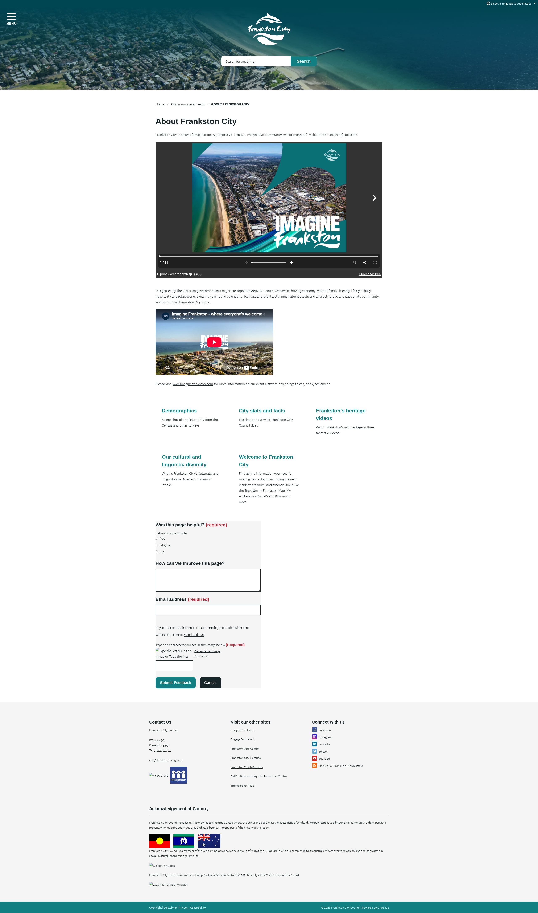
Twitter (323, 751)
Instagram (325, 737)
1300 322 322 (162, 750)
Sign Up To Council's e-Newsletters (341, 765)
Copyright (155, 907)
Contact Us (194, 634)
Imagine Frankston (242, 729)
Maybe (165, 544)
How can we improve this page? (190, 563)
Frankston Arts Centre (245, 748)
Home (160, 103)
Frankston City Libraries (246, 757)
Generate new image (207, 651)
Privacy (183, 907)
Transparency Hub (242, 785)
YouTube (324, 758)
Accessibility (198, 907)
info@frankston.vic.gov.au (166, 760)
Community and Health (188, 103)
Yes (162, 538)
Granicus (383, 907)
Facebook (325, 729)
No (162, 551)
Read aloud (201, 656)
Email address (182, 599)
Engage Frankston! (242, 739)
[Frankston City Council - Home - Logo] (269, 29)
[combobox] (510, 3)
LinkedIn (324, 744)
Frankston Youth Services (247, 767)
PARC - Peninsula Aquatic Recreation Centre (259, 776)
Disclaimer (170, 907)
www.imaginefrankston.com (193, 383)
